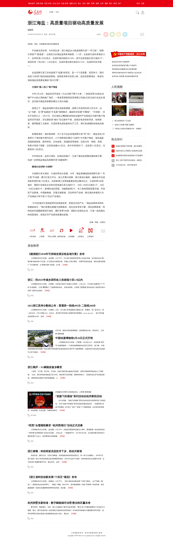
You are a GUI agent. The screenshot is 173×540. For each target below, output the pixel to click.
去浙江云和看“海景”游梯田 (124, 125)
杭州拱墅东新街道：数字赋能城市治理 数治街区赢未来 (59, 502)
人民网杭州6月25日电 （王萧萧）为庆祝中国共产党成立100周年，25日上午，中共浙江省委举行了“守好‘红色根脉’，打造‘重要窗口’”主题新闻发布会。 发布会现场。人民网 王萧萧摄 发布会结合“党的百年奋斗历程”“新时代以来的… (66, 287)
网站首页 (31, 3)
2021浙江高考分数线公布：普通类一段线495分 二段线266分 (62, 305)
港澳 (97, 3)
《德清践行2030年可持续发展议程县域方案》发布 (56, 253)
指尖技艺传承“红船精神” (121, 62)
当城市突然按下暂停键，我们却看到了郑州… (132, 146)
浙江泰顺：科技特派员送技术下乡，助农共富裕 (55, 451)
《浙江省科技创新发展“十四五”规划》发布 (52, 477)
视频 (106, 3)
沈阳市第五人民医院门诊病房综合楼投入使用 (132, 151)
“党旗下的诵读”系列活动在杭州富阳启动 (78, 396)
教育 (115, 3)
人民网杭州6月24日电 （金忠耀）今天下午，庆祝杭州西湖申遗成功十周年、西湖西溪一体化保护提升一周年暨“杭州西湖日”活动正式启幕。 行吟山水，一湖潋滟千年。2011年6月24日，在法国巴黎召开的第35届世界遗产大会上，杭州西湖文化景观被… (66, 433)
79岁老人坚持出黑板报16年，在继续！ (129, 129)
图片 (110, 3)
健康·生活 (73, 3)
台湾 (101, 3)
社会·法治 (56, 3)
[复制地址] (125, 34)
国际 (88, 3)
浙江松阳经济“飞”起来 (123, 121)
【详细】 (65, 265)
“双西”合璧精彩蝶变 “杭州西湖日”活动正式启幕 (55, 425)
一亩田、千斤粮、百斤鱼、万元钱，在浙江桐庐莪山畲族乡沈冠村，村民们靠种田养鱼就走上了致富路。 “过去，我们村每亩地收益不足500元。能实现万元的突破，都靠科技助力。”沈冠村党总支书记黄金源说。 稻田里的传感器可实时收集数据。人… (66, 374)
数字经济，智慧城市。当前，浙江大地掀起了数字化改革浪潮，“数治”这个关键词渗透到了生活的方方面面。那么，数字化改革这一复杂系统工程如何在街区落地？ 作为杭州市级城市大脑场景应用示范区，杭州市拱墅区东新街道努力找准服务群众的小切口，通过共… (66, 510)
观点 (79, 3)
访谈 (84, 3)
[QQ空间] (118, 34)
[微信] (112, 34)
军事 (93, 3)
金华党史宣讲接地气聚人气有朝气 (124, 65)
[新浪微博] (106, 34)
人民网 (51, 12)
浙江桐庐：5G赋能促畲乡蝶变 (45, 367)
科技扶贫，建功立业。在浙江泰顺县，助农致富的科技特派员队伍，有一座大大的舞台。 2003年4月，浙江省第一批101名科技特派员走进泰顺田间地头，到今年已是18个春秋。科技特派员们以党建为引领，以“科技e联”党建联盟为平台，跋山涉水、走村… (66, 459)
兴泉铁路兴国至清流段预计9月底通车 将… (131, 155)
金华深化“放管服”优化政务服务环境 (125, 76)
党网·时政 (39, 3)
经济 (57, 12)
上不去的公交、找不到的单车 (126, 165)
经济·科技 (48, 3)
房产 (119, 3)
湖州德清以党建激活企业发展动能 (124, 69)
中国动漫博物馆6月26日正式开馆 (74, 338)
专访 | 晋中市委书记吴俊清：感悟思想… (130, 160)
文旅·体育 (64, 3)
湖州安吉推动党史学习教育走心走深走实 (127, 73)
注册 (142, 3)
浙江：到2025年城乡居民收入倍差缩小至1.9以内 (55, 279)
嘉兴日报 (52, 34)
